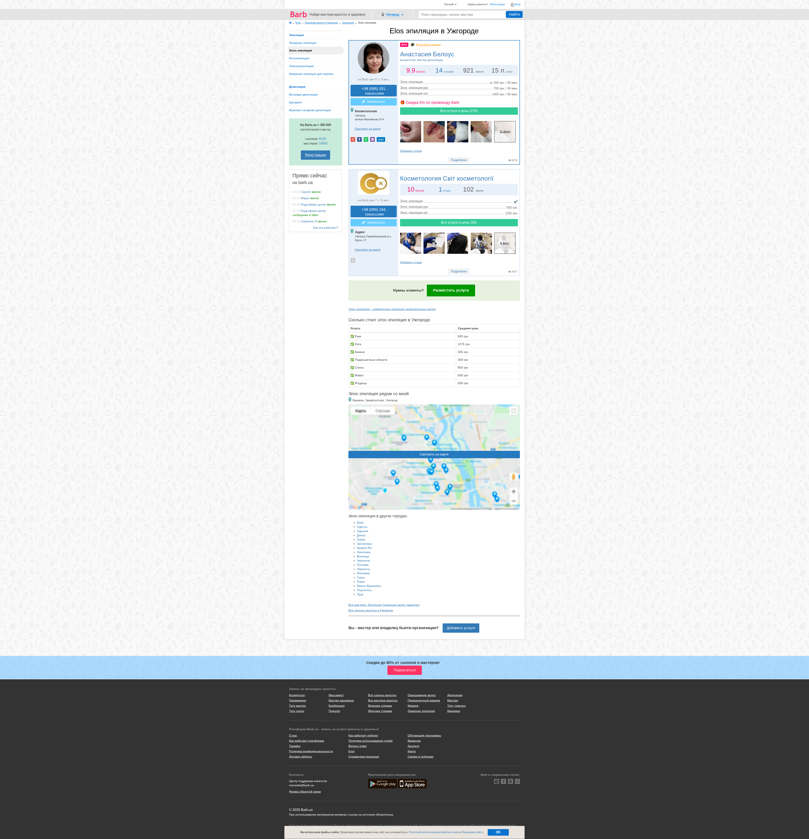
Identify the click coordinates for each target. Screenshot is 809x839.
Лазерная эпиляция (302, 43)
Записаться (375, 101)
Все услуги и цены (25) (459, 222)
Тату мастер (297, 705)
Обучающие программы (424, 735)
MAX (404, 44)
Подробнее (459, 160)
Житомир (363, 573)
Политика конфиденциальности (311, 751)
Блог (351, 751)
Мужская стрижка (380, 705)
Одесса (362, 526)
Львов (361, 539)
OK (498, 832)
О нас (293, 735)
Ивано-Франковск (369, 586)
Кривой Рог (364, 548)
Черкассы (363, 569)
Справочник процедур (363, 756)
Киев (360, 522)
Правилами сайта (472, 832)
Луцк (360, 594)
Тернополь (364, 590)
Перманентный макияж (424, 700)
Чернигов (363, 560)
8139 (322, 139)
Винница (363, 556)
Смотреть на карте (368, 128)
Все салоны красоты (382, 695)
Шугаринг (295, 102)
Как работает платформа (306, 740)
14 (439, 70)
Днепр (361, 535)
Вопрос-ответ (357, 746)
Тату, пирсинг (456, 705)
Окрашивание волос (422, 695)
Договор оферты (300, 756)
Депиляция (297, 86)
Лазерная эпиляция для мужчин (311, 74)
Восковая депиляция (303, 94)
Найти (514, 14)
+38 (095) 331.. (374, 90)
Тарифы (294, 746)
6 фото (504, 243)
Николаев (363, 552)
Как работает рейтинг (363, 735)
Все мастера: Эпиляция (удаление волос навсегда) (384, 605)
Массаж (452, 700)
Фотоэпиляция (299, 58)
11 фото (505, 131)
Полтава (362, 564)
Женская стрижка (380, 711)
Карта (412, 751)
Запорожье (364, 543)
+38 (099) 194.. (374, 211)
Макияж (413, 705)
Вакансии (414, 740)
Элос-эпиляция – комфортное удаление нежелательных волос (392, 309)
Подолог (334, 711)
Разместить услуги (451, 290)
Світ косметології (446, 178)
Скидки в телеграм (420, 756)
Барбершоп (337, 705)
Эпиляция (296, 35)
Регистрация (497, 4)
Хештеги (413, 746)
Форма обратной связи (305, 791)
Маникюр (453, 711)
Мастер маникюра (341, 700)
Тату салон (296, 711)
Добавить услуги (461, 628)
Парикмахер (297, 700)
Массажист (336, 695)
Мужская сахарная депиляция (310, 110)
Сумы (361, 577)
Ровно (361, 581)
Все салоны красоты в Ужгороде (370, 610)
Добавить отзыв (411, 151)
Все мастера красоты (383, 700)
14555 (323, 143)
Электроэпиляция (301, 66)
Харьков (362, 531)
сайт (381, 139)
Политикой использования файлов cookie (434, 832)
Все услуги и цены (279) (459, 111)
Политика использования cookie (370, 740)
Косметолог (297, 695)
